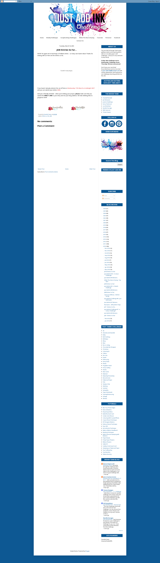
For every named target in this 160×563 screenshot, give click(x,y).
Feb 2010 (107, 318)
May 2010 (107, 265)
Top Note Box (106, 452)
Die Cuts (105, 355)
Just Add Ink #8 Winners (110, 290)
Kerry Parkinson (107, 104)
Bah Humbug (106, 337)
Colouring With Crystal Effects (111, 418)
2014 (104, 237)
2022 (104, 218)
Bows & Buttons (107, 410)
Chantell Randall (107, 98)
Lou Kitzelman (107, 106)
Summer (105, 388)
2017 (104, 230)
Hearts (105, 369)
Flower (104, 363)
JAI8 (51, 116)
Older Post (92, 169)
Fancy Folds (106, 361)
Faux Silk (105, 426)
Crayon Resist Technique (110, 420)
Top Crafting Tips (107, 450)
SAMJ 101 (105, 444)
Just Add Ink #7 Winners (110, 302)
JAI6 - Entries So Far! (109, 315)
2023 (104, 215)
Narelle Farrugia (107, 108)
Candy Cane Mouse (108, 416)
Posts (105, 195)
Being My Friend (107, 465)
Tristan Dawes (107, 112)
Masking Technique (108, 432)
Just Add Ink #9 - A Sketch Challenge (111, 287)
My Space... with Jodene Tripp (112, 304)
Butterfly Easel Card (108, 414)
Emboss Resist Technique (110, 424)
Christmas (105, 349)
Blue (104, 343)
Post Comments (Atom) (51, 172)
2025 (104, 211)
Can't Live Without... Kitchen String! (112, 295)
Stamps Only (106, 384)
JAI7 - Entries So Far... (110, 307)
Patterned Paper (107, 380)
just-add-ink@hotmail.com (111, 70)
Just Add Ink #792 (108, 519)
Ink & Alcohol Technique (109, 428)
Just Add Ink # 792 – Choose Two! (112, 505)
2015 (104, 234)
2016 (104, 232)
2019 (104, 225)
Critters (105, 353)
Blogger (87, 551)
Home (42, 38)
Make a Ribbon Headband (110, 430)
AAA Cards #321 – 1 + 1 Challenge (112, 491)
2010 (104, 246)
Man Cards (106, 372)
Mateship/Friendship (108, 376)
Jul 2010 (107, 260)
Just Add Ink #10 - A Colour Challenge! (111, 274)
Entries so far (45, 116)
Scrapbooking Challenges (68, 38)
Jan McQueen (106, 100)
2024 (104, 213)
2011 (104, 244)
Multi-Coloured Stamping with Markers (111, 435)
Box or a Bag (106, 345)
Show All (121, 530)
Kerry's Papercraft (109, 464)
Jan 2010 (107, 321)
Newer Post (41, 169)
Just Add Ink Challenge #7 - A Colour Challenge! (112, 310)
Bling (104, 341)
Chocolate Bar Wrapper (109, 347)
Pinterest (108, 38)
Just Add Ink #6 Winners (110, 313)
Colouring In (106, 351)
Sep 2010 (107, 255)
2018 (104, 227)
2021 (104, 220)
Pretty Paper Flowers (108, 440)
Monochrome (106, 378)
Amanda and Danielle (109, 333)
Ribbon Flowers (107, 442)
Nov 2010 (107, 250)
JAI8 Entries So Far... (109, 292)
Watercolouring (107, 454)
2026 (104, 208)
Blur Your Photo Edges (109, 408)
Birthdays (105, 339)
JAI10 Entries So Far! (109, 271)
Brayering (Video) (107, 412)
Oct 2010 (107, 253)
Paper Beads (106, 438)
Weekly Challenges (52, 38)
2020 (104, 223)
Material (105, 374)
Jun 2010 (107, 262)
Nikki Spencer (106, 110)
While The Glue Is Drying (86, 38)
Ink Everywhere (108, 503)
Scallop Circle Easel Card (109, 446)
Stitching (105, 386)
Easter (104, 357)
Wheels (105, 398)
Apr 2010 (107, 267)
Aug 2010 (107, 258)
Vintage (105, 396)
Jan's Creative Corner (109, 477)
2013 (104, 239)
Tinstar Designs (108, 490)
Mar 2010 (107, 269)
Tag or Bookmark (107, 392)
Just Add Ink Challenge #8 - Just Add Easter (112, 299)
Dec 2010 (107, 248)
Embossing (106, 359)
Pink (104, 382)
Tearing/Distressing (108, 394)
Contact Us (80, 41)
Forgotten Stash (107, 365)
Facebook (117, 38)
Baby (104, 335)
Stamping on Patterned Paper (111, 448)
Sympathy (105, 390)
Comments (107, 198)
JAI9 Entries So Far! (109, 284)
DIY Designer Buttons (109, 422)
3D (103, 331)
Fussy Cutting (106, 367)
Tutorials (100, 38)
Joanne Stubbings (108, 102)
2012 (104, 241)
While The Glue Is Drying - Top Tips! (112, 280)
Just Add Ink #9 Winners (110, 277)
